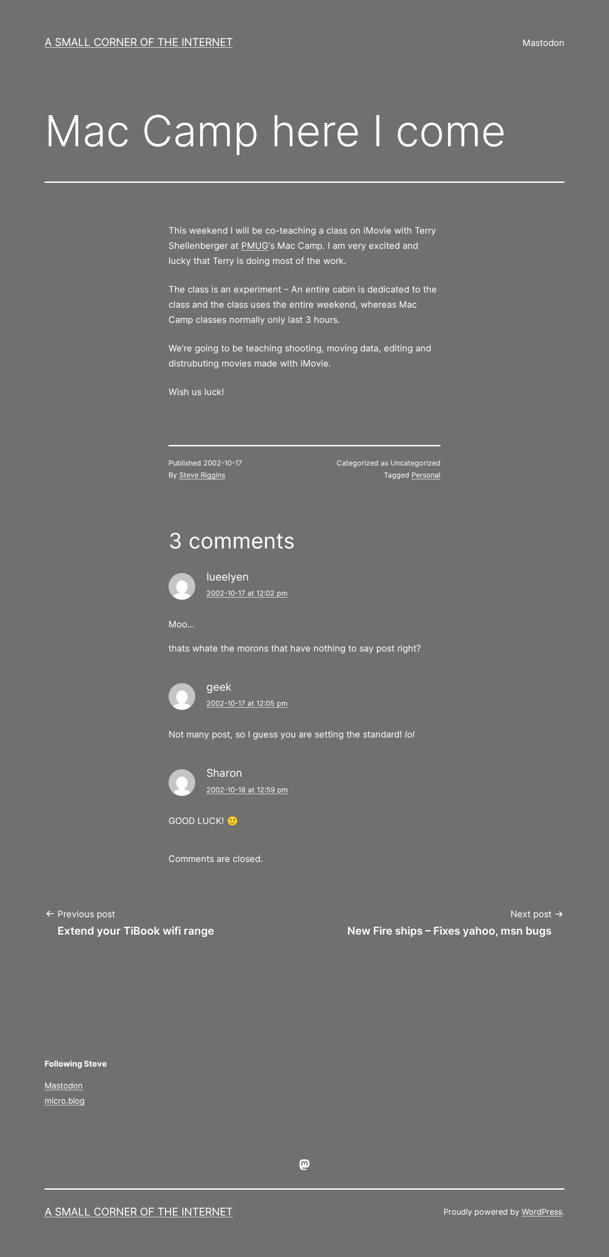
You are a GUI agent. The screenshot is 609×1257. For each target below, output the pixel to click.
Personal (425, 474)
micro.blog (65, 1100)
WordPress (542, 1211)
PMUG (254, 245)
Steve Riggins (202, 474)
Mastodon (543, 42)
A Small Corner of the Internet (139, 42)
